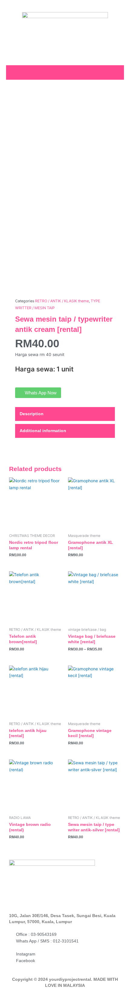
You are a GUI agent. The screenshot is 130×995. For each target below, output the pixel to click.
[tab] (65, 414)
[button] (116, 72)
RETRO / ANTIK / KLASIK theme (62, 301)
